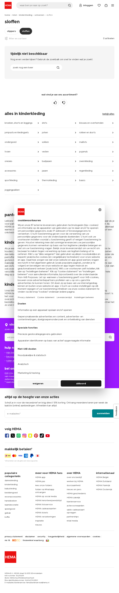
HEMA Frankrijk (103, 485)
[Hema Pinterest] (36, 436)
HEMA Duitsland (103, 481)
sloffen (26, 31)
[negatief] (63, 102)
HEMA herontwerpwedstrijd (48, 500)
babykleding (11, 488)
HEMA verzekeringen (45, 516)
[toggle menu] (112, 5)
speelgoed (10, 509)
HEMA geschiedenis (76, 493)
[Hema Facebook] (7, 436)
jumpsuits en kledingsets (17, 132)
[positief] (55, 102)
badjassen (47, 161)
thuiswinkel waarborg (33, 540)
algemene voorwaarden (78, 536)
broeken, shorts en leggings (18, 123)
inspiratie (39, 521)
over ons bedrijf (74, 477)
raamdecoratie (11, 505)
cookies (96, 536)
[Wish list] (99, 5)
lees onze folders (43, 485)
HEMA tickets (41, 512)
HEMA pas (40, 481)
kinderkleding (25, 15)
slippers (11, 31)
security (41, 536)
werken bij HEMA (75, 481)
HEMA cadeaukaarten (45, 508)
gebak (8, 513)
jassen (45, 170)
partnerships (73, 516)
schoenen (39, 15)
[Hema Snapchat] (30, 436)
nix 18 (7, 540)
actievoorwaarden (75, 505)
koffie (7, 517)
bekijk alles (108, 113)
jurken (45, 132)
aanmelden (103, 413)
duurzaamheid (73, 485)
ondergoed (10, 142)
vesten (45, 151)
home (7, 15)
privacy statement (14, 536)
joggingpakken (12, 190)
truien (7, 151)
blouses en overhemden (91, 123)
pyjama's (83, 151)
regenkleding (85, 170)
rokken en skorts (87, 132)
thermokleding (49, 180)
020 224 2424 (12, 373)
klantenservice (74, 501)
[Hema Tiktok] (42, 436)
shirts (44, 123)
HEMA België (102, 477)
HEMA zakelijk (73, 497)
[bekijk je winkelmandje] (106, 5)
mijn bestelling (13, 352)
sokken (45, 142)
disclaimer (30, 536)
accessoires (10, 170)
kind (14, 15)
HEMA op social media (46, 496)
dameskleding (11, 480)
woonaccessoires (13, 496)
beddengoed (11, 492)
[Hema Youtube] (48, 436)
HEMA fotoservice (44, 504)
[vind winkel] (110, 337)
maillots (83, 142)
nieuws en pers (74, 489)
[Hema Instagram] (24, 436)
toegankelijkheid (56, 536)
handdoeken (11, 501)
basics (82, 180)
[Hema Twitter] (13, 436)
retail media (72, 521)
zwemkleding (86, 161)
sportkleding (11, 180)
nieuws (38, 525)
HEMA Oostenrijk (104, 489)
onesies (8, 161)
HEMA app (40, 477)
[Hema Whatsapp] (19, 436)
